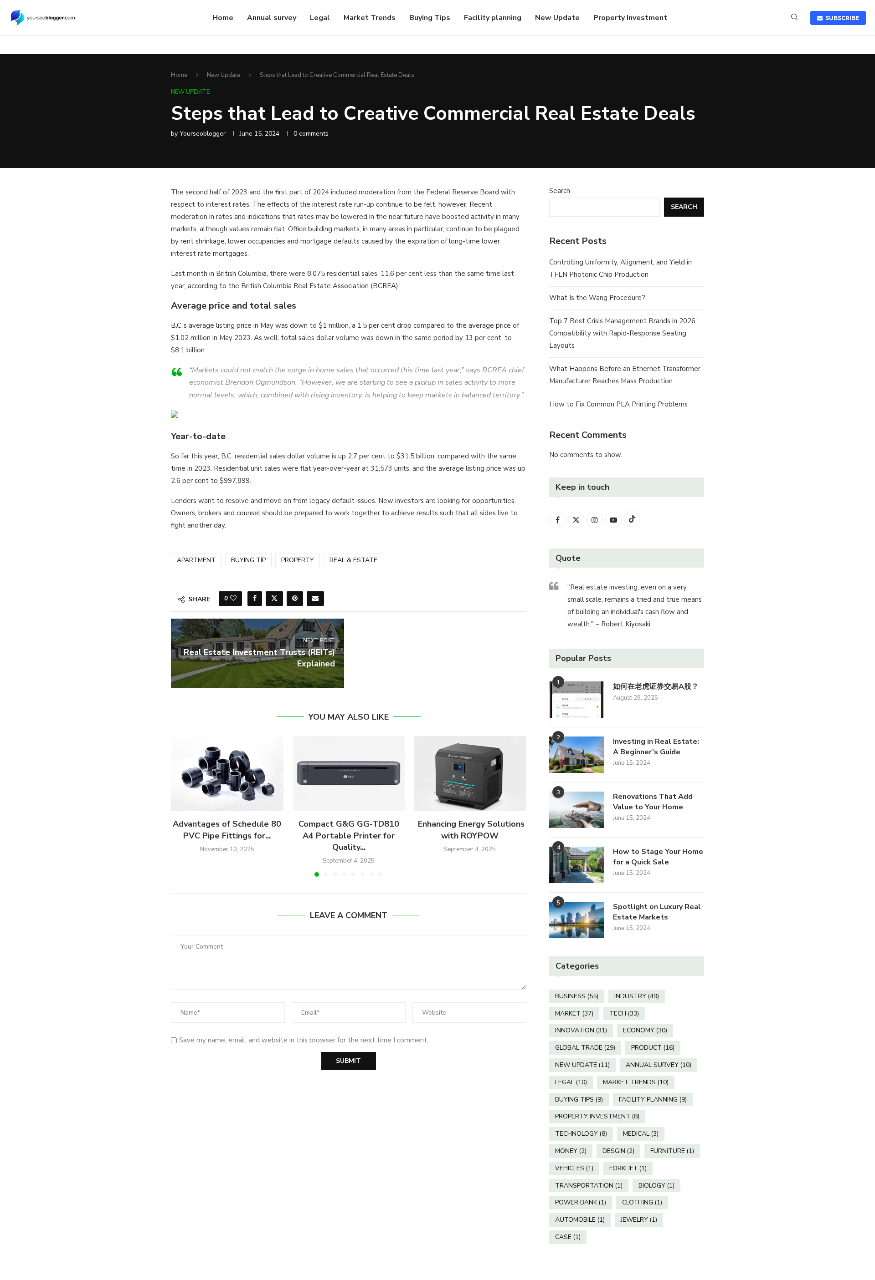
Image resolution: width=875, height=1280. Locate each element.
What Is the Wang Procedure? (597, 297)
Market (574, 1013)
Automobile (580, 1219)
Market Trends (370, 18)
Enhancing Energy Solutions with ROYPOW (470, 830)
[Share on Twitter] (274, 598)
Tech (624, 1013)
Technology (581, 1133)
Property (297, 560)
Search (559, 190)
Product (652, 1047)
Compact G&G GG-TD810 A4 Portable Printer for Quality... (348, 836)
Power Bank (580, 1202)
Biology (656, 1185)
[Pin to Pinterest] (295, 598)
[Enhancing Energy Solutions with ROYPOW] (470, 773)
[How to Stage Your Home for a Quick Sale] (576, 865)
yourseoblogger (203, 133)
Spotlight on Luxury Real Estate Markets (657, 912)
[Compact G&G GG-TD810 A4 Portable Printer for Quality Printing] (349, 773)
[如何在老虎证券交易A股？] (576, 699)
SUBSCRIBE (841, 18)
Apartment (196, 560)
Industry (636, 996)
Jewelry (639, 1219)
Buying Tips (429, 18)
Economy (645, 1030)
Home (222, 18)
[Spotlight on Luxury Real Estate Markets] (576, 920)
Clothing (642, 1202)
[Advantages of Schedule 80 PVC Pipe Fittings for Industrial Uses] (227, 773)
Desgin (618, 1151)
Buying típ (248, 560)
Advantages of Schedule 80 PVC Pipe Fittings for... (227, 830)
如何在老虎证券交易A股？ (656, 686)
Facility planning (492, 18)
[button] (183, 806)
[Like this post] (233, 598)
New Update (557, 18)
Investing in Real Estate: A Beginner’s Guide (656, 747)
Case (568, 1237)
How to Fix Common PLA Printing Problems (618, 404)
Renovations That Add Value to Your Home (653, 802)
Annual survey (271, 18)
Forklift (628, 1168)
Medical (641, 1133)
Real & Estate (353, 560)
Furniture (672, 1151)
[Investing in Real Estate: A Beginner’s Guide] (576, 755)
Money (571, 1151)
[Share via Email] (315, 598)
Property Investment (630, 18)
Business (576, 996)
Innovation (581, 1030)
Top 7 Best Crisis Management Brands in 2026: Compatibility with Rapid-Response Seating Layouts (623, 333)
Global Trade (585, 1047)
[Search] (794, 18)
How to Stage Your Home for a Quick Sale (658, 857)
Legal (320, 18)
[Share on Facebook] (254, 598)
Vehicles (574, 1168)
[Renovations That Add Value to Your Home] (576, 810)
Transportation (589, 1185)
